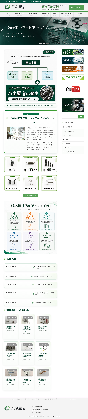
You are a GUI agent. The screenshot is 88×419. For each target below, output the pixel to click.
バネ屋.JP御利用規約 (35, 399)
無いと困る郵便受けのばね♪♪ (42, 327)
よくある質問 (66, 143)
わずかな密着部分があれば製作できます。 (26, 355)
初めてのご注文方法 (69, 131)
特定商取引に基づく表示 (49, 399)
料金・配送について (69, 135)
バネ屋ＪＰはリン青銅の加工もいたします (42, 380)
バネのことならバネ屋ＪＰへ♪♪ (43, 303)
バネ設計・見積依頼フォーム (71, 152)
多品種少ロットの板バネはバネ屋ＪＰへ (26, 380)
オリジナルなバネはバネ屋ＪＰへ (43, 284)
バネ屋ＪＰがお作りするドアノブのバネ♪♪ (42, 355)
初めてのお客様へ (68, 127)
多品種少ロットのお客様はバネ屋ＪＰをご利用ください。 (26, 328)
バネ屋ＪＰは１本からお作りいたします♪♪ (10, 380)
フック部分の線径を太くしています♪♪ (10, 355)
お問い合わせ (78, 7)
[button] (40, 43)
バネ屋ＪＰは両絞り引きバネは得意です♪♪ (44, 294)
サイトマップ (9, 400)
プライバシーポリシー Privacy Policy (67, 399)
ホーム (7, 399)
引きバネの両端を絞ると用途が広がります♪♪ (44, 267)
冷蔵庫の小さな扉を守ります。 (10, 327)
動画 (26, 399)
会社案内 (65, 139)
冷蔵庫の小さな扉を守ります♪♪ (43, 276)
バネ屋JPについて (68, 123)
